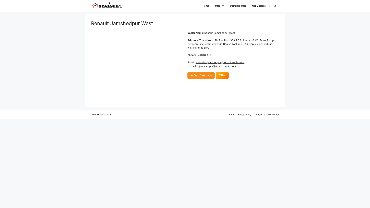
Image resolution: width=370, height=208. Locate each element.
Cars (217, 5)
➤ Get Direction (201, 75)
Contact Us (259, 114)
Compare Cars (238, 5)
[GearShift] (107, 6)
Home (205, 5)
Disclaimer (273, 114)
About (231, 114)
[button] (275, 6)
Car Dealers (259, 5)
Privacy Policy (244, 114)
